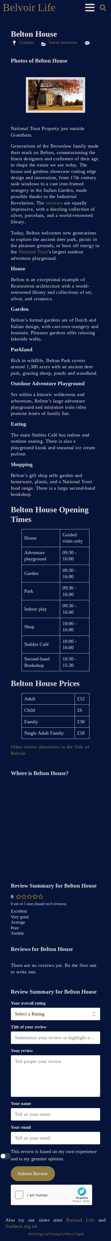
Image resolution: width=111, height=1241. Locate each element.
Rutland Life (80, 1220)
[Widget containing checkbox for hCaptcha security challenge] (51, 1195)
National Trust (33, 251)
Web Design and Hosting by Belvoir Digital (56, 1234)
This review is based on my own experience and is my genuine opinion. (54, 1155)
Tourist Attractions (62, 42)
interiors (54, 203)
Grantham (26, 42)
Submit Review (33, 1173)
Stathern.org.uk (21, 1226)
